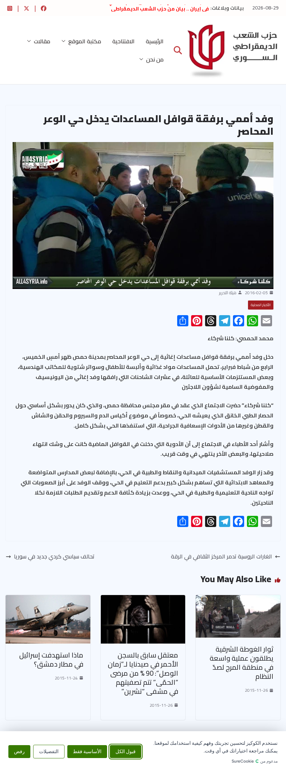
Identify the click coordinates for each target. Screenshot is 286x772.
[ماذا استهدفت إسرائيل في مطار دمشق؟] (48, 600)
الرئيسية (155, 41)
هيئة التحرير (227, 293)
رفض (19, 752)
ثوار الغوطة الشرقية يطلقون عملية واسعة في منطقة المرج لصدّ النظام (241, 663)
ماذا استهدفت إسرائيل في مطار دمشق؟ (51, 659)
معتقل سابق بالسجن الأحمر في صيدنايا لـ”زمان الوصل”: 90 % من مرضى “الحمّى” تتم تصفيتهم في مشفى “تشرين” (143, 673)
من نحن (155, 59)
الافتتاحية (123, 41)
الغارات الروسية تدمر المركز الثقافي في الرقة (221, 556)
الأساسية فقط (87, 752)
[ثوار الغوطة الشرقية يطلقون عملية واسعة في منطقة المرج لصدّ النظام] (238, 600)
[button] (64, 41)
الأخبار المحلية (261, 305)
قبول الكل (125, 752)
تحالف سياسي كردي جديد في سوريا (54, 556)
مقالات (42, 41)
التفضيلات (49, 752)
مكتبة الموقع (84, 41)
